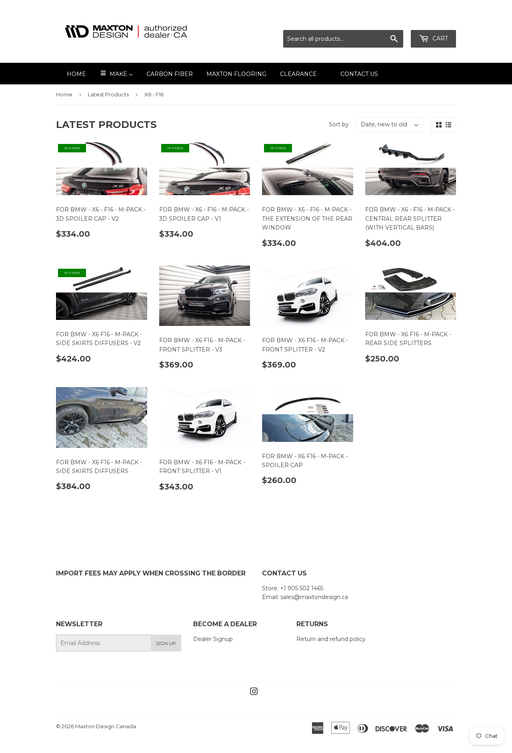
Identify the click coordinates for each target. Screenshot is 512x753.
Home (64, 94)
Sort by (339, 124)
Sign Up (166, 643)
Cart (439, 38)
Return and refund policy (331, 639)
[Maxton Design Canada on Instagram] (254, 692)
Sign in (385, 20)
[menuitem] (71, 73)
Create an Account (431, 20)
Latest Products (108, 94)
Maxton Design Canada (105, 726)
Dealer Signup (213, 639)
